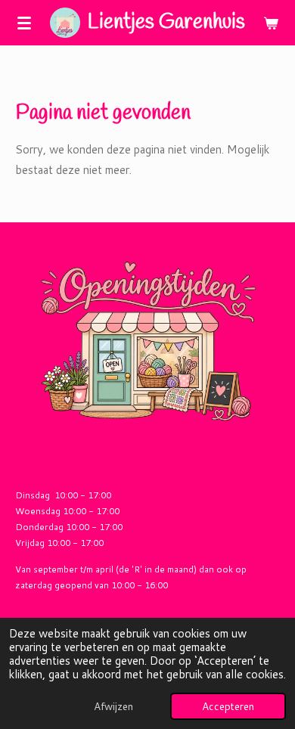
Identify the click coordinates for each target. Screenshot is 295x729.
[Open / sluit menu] (24, 23)
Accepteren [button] (228, 706)
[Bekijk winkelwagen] (270, 23)
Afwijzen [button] (113, 706)
